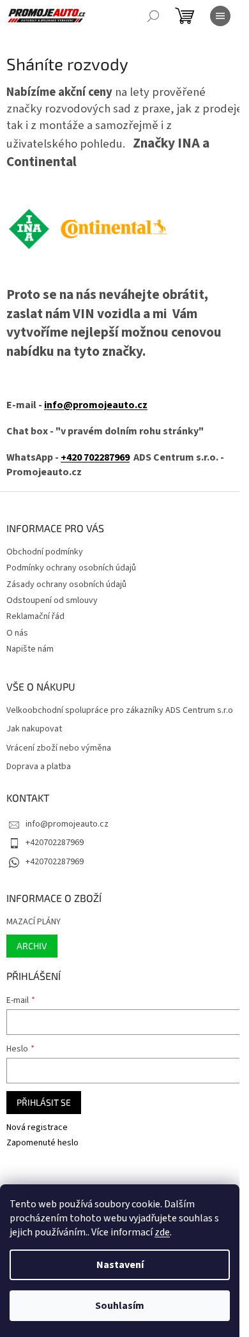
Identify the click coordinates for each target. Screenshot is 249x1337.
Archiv (32, 945)
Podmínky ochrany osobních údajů (71, 568)
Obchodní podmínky (44, 552)
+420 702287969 (95, 457)
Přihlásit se (44, 1102)
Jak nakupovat (34, 729)
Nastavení (120, 1265)
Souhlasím (119, 1306)
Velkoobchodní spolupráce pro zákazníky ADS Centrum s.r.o (119, 711)
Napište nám (30, 649)
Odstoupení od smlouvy (52, 600)
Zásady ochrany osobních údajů (66, 584)
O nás (17, 633)
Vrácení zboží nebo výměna (58, 748)
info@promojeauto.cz (95, 405)
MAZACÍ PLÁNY (33, 922)
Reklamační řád (35, 616)
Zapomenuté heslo (42, 1143)
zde (162, 1232)
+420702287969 (55, 842)
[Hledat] (153, 16)
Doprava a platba (38, 767)
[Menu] (220, 16)
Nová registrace (37, 1128)
